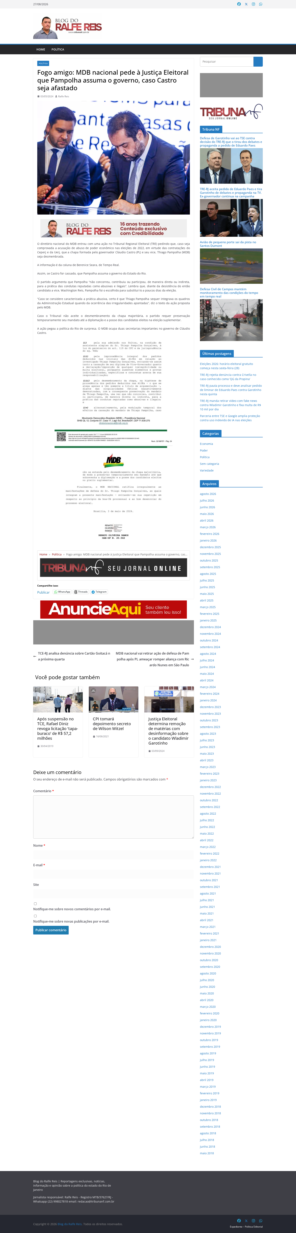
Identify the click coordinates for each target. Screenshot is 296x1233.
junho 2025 (207, 587)
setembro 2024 (210, 647)
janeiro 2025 (208, 620)
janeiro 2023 (208, 780)
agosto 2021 (208, 893)
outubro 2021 (209, 880)
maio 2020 (207, 993)
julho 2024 (207, 660)
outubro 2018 (209, 1120)
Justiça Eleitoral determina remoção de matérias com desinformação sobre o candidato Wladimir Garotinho (168, 731)
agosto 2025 (208, 574)
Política (58, 49)
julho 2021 (207, 900)
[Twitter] (246, 4)
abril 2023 (206, 760)
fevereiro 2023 (209, 773)
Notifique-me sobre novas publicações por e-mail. (71, 921)
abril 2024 (206, 680)
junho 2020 (207, 987)
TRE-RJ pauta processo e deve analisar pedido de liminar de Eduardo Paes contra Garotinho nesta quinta (231, 390)
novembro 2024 (210, 634)
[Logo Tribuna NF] (231, 111)
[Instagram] (253, 4)
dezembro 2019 (210, 1027)
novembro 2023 (210, 713)
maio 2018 (207, 1153)
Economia (206, 444)
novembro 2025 (210, 554)
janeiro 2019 (208, 1100)
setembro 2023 (210, 727)
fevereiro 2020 (209, 1013)
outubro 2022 (209, 800)
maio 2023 (207, 753)
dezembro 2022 (210, 787)
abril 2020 (206, 1000)
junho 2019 (207, 1067)
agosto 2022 (208, 813)
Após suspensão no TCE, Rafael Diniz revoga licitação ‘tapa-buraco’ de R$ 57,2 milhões (57, 728)
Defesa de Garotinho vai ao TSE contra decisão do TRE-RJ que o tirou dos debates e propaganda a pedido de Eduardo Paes (231, 141)
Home (40, 49)
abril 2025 (206, 600)
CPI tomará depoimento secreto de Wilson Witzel (112, 723)
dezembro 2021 (210, 867)
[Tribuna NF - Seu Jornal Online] (113, 559)
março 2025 (208, 607)
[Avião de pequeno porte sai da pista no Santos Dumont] (231, 251)
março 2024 (208, 687)
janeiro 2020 (208, 1020)
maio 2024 (207, 674)
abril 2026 (206, 520)
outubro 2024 (209, 640)
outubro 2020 (209, 960)
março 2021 (208, 927)
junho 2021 (207, 907)
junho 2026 (207, 507)
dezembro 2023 (210, 707)
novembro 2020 (210, 953)
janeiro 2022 (208, 860)
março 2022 (208, 847)
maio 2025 (207, 594)
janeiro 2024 (208, 700)
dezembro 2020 (210, 947)
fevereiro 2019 (209, 1093)
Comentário (43, 791)
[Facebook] (239, 4)
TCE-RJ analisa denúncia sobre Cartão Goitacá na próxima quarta (74, 656)
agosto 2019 (208, 1053)
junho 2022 (207, 827)
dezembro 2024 (210, 627)
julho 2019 (207, 1060)
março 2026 (208, 527)
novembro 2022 (210, 793)
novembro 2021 (210, 873)
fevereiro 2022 (209, 853)
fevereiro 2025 (209, 614)
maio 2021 (207, 913)
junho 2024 (207, 667)
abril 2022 (206, 840)
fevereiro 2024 (209, 694)
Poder (204, 450)
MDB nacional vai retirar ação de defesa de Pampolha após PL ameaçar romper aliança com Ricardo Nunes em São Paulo (152, 659)
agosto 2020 (208, 973)
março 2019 (208, 1086)
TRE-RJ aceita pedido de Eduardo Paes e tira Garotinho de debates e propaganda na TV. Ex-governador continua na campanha (231, 192)
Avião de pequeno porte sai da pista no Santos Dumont (228, 244)
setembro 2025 (210, 567)
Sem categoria (209, 464)
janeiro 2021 (208, 940)
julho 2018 (207, 1140)
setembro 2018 (210, 1126)
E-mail (39, 865)
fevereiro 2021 (209, 933)
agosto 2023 (208, 733)
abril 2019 (206, 1080)
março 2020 (208, 1007)
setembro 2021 (210, 887)
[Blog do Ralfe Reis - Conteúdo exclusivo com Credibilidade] (113, 222)
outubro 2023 (209, 720)
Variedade (207, 470)
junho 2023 (207, 747)
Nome (39, 845)
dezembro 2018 (210, 1106)
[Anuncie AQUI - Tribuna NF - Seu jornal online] (113, 603)
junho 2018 (207, 1146)
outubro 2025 (209, 560)
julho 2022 (207, 820)
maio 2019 (207, 1073)
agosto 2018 (208, 1133)
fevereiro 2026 (209, 534)
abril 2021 (206, 920)
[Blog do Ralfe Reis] (67, 26)
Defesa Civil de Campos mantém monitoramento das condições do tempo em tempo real (229, 292)
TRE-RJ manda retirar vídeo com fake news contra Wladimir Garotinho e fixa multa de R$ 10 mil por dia (230, 405)
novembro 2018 (210, 1113)
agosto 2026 (208, 494)
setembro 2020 (210, 967)
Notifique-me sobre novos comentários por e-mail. (72, 909)
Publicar (43, 591)
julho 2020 (207, 980)
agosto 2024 (208, 654)
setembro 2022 (210, 807)
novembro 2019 (210, 1033)
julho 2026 (207, 500)
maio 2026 (207, 514)
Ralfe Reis (63, 96)
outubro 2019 (209, 1040)
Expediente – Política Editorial (246, 1226)
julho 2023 (207, 740)
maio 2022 (207, 833)
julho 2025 (207, 580)
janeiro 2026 (208, 540)
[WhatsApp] (261, 4)
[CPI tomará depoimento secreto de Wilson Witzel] (113, 689)
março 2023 (208, 767)
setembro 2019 (210, 1047)
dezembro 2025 (210, 547)
